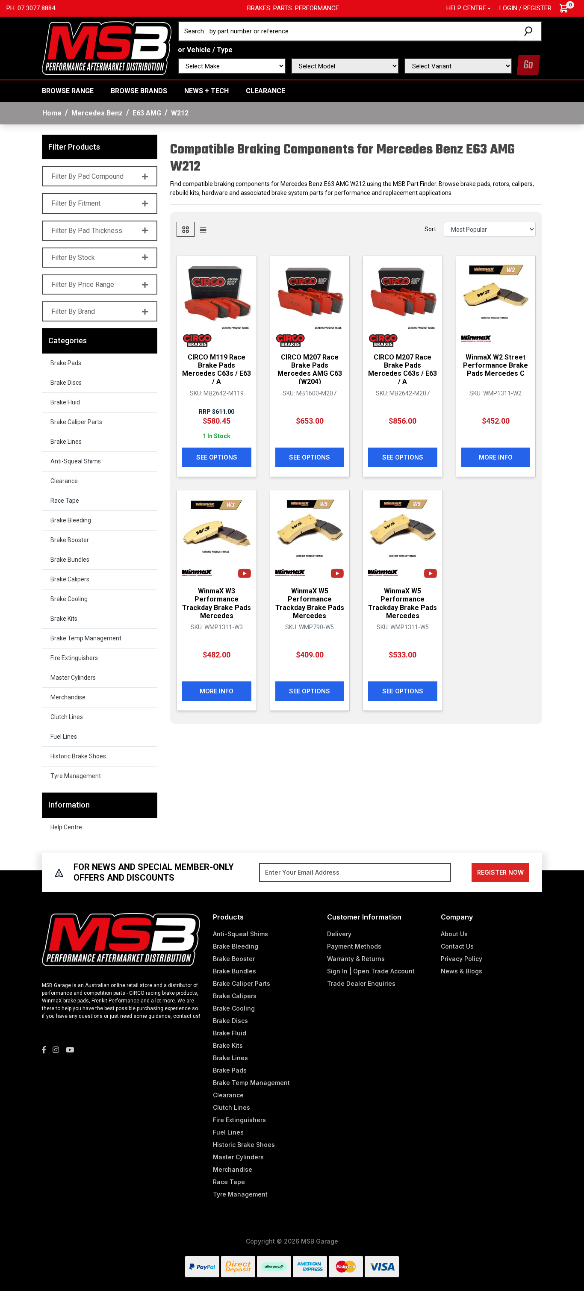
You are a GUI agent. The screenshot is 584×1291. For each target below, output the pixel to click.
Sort (430, 229)
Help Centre (66, 827)
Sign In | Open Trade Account (371, 971)
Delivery (339, 933)
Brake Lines (66, 441)
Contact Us (457, 946)
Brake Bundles (69, 559)
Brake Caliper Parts (76, 422)
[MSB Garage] (106, 47)
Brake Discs (66, 382)
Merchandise (68, 697)
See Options (216, 457)
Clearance (265, 91)
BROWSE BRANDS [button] (139, 91)
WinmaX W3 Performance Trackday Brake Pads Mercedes (216, 603)
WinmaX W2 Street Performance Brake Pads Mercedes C (495, 365)
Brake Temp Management (85, 638)
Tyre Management (75, 775)
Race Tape (64, 500)
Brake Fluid (65, 402)
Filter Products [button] (74, 146)
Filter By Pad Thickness (86, 231)
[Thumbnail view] (186, 229)
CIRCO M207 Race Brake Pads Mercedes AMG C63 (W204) (309, 369)
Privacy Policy (461, 958)
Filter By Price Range (82, 284)
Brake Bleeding (70, 520)
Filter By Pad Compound (87, 176)
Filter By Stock (73, 257)
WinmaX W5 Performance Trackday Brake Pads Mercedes (309, 603)
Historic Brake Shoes (78, 756)
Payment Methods (354, 946)
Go (528, 65)
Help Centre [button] (466, 8)
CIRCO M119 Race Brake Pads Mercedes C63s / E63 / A (216, 369)
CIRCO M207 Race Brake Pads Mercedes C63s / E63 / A (402, 369)
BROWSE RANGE (68, 91)
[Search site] (530, 31)
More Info (496, 457)
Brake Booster (69, 539)
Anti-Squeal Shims (75, 461)
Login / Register (525, 8)
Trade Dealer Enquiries (361, 983)
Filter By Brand (73, 311)
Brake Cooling (69, 598)
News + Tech (206, 91)
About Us (454, 933)
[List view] (203, 229)
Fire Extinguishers (74, 657)
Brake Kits (63, 618)
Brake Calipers (69, 579)
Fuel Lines (63, 736)
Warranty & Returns (356, 958)
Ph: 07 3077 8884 (30, 8)
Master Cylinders (73, 677)
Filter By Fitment (75, 203)
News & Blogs (461, 971)
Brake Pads (65, 363)
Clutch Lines (66, 716)
